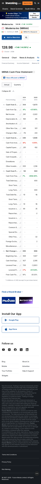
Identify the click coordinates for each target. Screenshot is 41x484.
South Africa (30, 9)
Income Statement (23, 63)
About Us (25, 362)
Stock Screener (16, 9)
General (5, 57)
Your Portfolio (7, 371)
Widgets (5, 376)
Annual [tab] (6, 85)
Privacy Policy (6, 462)
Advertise (25, 366)
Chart (14, 57)
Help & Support (28, 371)
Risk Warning (6, 469)
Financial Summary (8, 63)
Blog (3, 362)
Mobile (4, 366)
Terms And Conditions (9, 454)
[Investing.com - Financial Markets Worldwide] (13, 3)
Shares (5, 9)
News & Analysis (27, 57)
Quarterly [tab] (17, 85)
